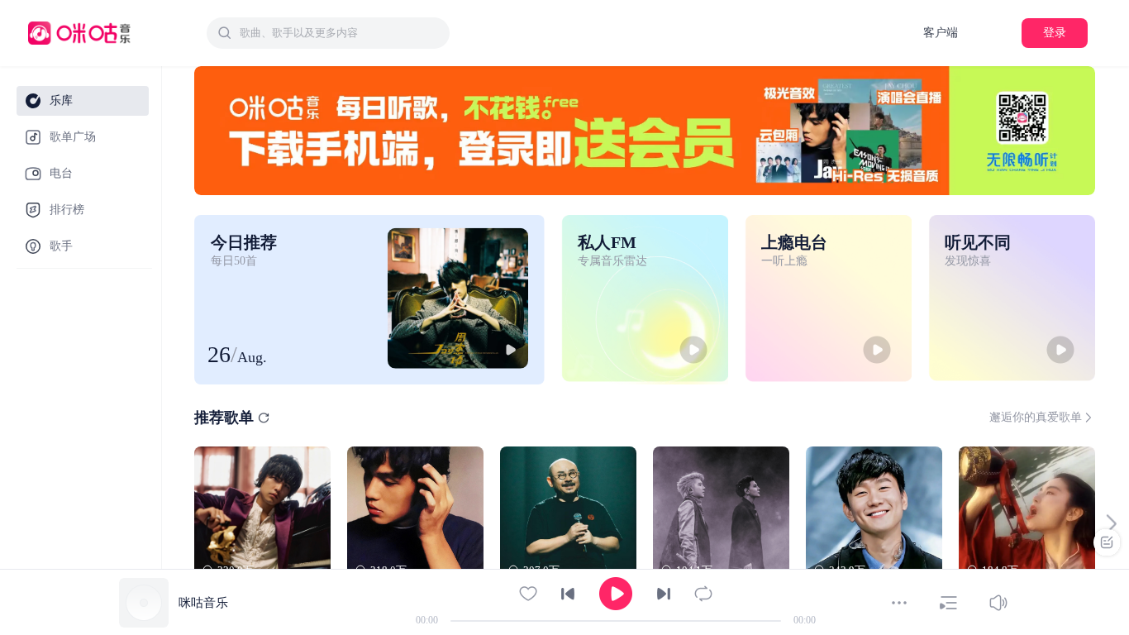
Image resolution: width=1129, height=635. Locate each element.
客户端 (940, 32)
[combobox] (328, 33)
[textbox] (340, 33)
